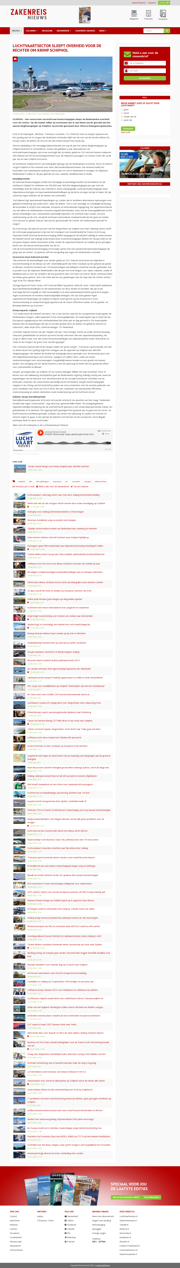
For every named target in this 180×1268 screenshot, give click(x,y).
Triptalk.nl (124, 1224)
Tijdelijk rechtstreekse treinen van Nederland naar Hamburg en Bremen (62, 528)
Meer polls (125, 132)
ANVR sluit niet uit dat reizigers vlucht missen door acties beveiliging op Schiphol (66, 503)
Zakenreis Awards (85, 30)
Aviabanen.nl (125, 1237)
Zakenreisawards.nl (128, 1254)
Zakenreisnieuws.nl (128, 1220)
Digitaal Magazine (139, 3)
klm (30, 481)
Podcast (71, 1241)
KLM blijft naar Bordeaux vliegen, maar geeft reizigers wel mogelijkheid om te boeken (69, 1144)
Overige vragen (99, 1233)
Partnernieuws (16, 1250)
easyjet (87, 481)
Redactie (14, 1224)
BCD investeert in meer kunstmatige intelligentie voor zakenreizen (59, 883)
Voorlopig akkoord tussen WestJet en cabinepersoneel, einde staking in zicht (64, 936)
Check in (162, 3)
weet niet (128, 120)
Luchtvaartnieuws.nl (129, 1216)
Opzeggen (96, 1229)
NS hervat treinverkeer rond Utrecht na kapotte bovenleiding (56, 973)
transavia (57, 481)
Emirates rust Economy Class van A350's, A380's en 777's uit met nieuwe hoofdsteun (68, 1136)
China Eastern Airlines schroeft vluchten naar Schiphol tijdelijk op (58, 537)
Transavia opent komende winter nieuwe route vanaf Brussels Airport (61, 857)
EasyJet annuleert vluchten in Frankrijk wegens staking (53, 651)
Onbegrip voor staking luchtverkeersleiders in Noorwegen (55, 511)
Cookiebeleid (16, 1237)
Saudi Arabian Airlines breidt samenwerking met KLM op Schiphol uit (60, 1089)
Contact (13, 1216)
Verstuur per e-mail (24, 486)
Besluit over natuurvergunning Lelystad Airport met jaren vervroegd (60, 1119)
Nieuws (16, 30)
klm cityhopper (42, 481)
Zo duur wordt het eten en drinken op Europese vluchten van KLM (59, 590)
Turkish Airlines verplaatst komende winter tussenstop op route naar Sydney (64, 944)
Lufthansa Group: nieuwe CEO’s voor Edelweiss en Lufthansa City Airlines (62, 989)
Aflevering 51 (35, 454)
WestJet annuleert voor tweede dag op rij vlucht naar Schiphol (57, 964)
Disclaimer (14, 1233)
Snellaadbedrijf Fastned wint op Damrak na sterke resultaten (56, 642)
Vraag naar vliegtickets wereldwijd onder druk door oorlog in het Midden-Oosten (66, 1054)
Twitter (70, 1220)
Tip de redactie (81, 486)
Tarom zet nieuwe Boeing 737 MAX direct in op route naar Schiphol (59, 720)
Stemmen (128, 128)
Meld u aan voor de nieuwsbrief (54, 486)
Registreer (152, 3)
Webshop (71, 1237)
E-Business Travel (45, 1220)
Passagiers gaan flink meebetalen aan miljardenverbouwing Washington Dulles (65, 545)
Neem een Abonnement (103, 1216)
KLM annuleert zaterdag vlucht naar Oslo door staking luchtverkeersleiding (63, 494)
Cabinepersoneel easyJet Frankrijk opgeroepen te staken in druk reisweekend (65, 677)
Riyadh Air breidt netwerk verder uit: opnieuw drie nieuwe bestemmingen (62, 875)
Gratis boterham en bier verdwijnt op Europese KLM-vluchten (57, 745)
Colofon (13, 1229)
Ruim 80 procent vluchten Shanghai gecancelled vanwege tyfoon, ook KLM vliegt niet (68, 767)
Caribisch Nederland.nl (130, 1245)
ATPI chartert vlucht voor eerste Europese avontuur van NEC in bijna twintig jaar (66, 892)
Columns (31, 30)
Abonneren (63, 30)
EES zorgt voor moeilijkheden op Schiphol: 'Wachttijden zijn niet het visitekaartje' (66, 686)
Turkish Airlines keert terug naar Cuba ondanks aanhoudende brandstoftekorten (65, 554)
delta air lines (100, 481)
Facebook (71, 1224)
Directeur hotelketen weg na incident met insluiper (51, 520)
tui (67, 481)
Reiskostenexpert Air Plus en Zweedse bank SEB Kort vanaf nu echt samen (63, 926)
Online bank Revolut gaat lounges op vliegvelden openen (54, 599)
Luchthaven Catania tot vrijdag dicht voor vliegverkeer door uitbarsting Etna (64, 702)
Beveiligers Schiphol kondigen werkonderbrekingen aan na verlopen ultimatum (65, 572)
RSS (69, 1233)
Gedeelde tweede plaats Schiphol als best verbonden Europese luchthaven (63, 1015)
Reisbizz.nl (124, 1229)
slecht (126, 113)
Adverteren (15, 1220)
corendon (76, 481)
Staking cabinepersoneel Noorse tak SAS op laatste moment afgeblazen (62, 775)
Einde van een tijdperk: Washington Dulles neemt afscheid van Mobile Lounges (65, 1007)
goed (126, 109)
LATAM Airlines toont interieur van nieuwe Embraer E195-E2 (56, 1071)
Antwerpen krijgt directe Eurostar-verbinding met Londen (55, 1153)
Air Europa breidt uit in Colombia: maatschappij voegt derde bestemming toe (64, 1128)
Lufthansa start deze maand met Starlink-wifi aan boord (54, 737)
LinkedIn (71, 1229)
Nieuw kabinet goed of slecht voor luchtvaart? (140, 104)
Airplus (40, 1216)
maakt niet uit (130, 116)
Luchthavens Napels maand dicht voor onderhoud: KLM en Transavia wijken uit (65, 998)
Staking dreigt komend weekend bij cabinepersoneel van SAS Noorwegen (62, 917)
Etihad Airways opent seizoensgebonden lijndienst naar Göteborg (59, 712)
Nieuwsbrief (15, 1245)
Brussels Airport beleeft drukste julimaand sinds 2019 (53, 660)
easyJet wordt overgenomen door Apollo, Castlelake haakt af (56, 801)
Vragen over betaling (101, 1220)
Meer (102, 30)
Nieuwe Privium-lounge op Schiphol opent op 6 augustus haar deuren (60, 900)
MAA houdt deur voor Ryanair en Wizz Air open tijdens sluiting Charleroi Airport (65, 1032)
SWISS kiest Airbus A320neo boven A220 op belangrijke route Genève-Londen (65, 582)
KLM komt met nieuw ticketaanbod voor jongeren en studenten (58, 607)
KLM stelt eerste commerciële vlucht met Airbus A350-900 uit (57, 830)
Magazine (47, 30)
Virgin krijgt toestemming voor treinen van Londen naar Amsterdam (60, 615)
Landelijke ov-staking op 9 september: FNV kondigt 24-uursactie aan (60, 981)
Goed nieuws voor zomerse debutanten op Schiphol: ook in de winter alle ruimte (66, 1080)
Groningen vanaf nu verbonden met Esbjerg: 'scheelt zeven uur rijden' (61, 908)
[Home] (28, 14)
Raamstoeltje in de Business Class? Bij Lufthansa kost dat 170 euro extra (62, 839)
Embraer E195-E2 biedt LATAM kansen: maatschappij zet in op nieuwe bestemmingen (69, 810)
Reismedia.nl (125, 1233)
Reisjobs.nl (124, 1241)
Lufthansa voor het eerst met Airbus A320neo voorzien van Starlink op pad (63, 563)
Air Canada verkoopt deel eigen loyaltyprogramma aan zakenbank (59, 668)
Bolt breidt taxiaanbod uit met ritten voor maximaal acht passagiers (60, 784)
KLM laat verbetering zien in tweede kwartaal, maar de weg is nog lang (61, 1062)
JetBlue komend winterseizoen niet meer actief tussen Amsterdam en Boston (65, 1110)
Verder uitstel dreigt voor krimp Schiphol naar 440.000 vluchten (58, 466)
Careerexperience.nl (128, 1250)
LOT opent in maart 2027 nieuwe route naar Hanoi (51, 1024)
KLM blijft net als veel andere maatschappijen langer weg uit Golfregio (61, 865)
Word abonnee (151, 1197)
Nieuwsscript (16, 1241)
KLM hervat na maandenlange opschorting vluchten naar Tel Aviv (58, 792)
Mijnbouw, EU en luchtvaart (137, 174)
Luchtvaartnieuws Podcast (21, 454)
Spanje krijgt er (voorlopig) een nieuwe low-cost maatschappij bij (58, 624)
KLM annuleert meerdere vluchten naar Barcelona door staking (57, 848)
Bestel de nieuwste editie (126, 1197)
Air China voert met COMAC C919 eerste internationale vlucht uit (58, 694)
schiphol (21, 481)
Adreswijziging (98, 1224)
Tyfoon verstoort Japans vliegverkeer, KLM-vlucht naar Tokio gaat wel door (64, 729)
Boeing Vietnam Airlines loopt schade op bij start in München (56, 633)
